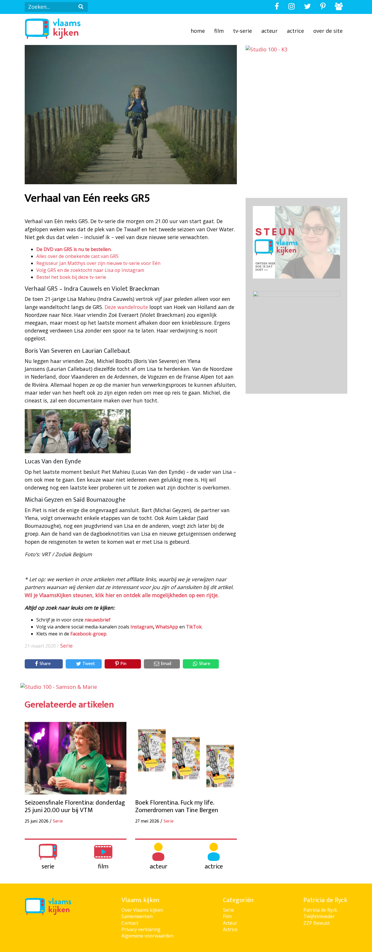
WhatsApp (166, 627)
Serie (66, 645)
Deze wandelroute (126, 307)
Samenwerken (137, 916)
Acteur (269, 30)
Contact (129, 923)
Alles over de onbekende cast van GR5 (77, 256)
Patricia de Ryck (320, 910)
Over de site (328, 30)
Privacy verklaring (140, 929)
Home (198, 30)
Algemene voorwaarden (147, 936)
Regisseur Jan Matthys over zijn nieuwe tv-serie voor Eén (98, 263)
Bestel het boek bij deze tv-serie (71, 277)
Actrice (295, 30)
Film (219, 30)
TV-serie (242, 30)
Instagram (141, 627)
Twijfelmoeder (319, 916)
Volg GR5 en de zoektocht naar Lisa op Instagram (90, 270)
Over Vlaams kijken (142, 910)
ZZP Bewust (316, 923)
